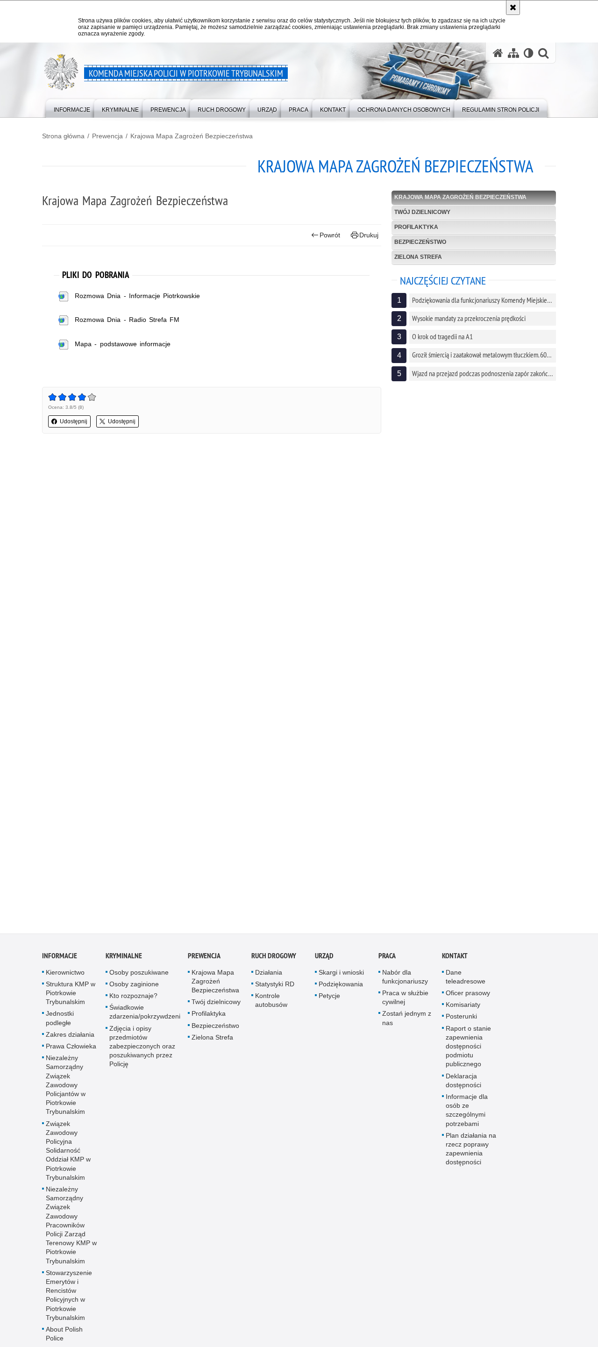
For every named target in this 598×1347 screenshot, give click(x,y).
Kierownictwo (65, 979)
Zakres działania (70, 1041)
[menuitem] (72, 108)
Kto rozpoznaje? (133, 1002)
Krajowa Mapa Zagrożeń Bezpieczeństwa (191, 136)
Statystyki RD (274, 991)
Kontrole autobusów (271, 1007)
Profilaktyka (416, 227)
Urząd (324, 963)
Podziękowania (341, 991)
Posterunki (461, 1023)
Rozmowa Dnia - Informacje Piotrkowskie (137, 295)
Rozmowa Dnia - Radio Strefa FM (127, 319)
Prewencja (107, 136)
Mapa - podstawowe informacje (123, 344)
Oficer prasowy (468, 1000)
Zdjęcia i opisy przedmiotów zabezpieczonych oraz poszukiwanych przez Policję (142, 1053)
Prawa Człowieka (71, 1053)
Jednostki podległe (60, 1025)
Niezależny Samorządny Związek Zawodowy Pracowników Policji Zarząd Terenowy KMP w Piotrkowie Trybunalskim (71, 1232)
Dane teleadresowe (465, 984)
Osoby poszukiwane (139, 979)
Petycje (329, 1002)
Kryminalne (124, 963)
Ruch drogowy (273, 963)
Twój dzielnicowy (422, 212)
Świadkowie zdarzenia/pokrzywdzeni (144, 1019)
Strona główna (63, 136)
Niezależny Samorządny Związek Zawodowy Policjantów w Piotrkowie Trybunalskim (65, 1091)
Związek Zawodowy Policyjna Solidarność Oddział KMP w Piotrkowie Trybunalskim (68, 1157)
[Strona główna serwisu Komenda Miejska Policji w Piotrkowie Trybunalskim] (498, 53)
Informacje (59, 963)
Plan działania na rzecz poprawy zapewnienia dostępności (471, 1156)
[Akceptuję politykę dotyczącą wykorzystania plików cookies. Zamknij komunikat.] (513, 7)
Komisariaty (463, 1011)
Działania (268, 979)
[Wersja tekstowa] (529, 53)
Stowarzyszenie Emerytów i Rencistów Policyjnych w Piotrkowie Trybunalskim (69, 1302)
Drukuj (368, 235)
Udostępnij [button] (73, 421)
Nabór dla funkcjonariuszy (405, 984)
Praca (387, 963)
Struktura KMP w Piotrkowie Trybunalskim (70, 999)
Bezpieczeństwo (420, 242)
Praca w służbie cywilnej (405, 1004)
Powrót (330, 235)
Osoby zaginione (134, 991)
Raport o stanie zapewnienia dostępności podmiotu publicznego (468, 1053)
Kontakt (455, 963)
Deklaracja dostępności (463, 1087)
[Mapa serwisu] (513, 53)
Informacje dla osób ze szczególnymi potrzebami (467, 1117)
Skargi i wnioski (341, 979)
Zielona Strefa (418, 257)
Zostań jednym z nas (406, 1025)
